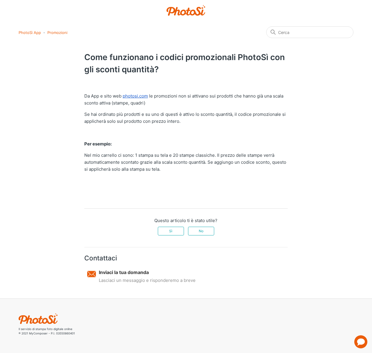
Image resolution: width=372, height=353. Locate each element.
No (201, 231)
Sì (170, 231)
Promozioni (57, 32)
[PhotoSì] (186, 10)
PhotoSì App (30, 32)
